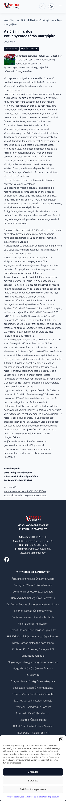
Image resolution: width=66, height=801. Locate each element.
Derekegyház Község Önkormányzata (33, 598)
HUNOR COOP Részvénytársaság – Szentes (33, 636)
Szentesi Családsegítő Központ (33, 707)
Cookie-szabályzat (15, 797)
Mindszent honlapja (32, 655)
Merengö (11, 48)
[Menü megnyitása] (60, 6)
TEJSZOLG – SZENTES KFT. (33, 732)
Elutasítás (33, 780)
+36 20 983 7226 (38, 544)
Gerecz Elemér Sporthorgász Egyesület (33, 630)
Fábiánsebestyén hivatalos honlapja (33, 617)
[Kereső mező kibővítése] (42, 6)
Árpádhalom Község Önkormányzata (33, 578)
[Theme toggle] (51, 6)
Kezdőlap (9, 20)
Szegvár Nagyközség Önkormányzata (33, 681)
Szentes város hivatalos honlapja (33, 700)
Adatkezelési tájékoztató (36, 797)
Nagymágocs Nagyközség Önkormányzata (33, 662)
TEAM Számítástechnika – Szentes (33, 726)
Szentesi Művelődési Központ (33, 713)
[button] (61, 739)
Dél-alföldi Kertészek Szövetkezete (33, 591)
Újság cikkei (29, 48)
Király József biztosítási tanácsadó (33, 642)
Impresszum (53, 797)
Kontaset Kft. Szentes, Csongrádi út (33, 649)
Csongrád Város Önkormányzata (33, 585)
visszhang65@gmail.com (33, 552)
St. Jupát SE (33, 674)
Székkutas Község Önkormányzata (33, 687)
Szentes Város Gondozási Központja (33, 694)
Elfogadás (33, 771)
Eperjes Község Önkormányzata (33, 610)
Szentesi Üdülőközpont (33, 719)
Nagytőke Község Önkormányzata (33, 668)
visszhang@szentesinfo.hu (37, 548)
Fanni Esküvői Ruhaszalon (33, 623)
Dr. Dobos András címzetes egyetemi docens (33, 604)
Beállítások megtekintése (33, 789)
